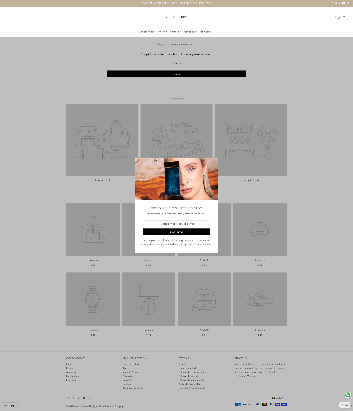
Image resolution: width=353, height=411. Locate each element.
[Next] (257, 3)
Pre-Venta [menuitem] (205, 31)
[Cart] (344, 17)
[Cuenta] (339, 17)
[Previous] (95, 3)
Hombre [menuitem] (174, 31)
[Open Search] (335, 17)
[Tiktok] (348, 3)
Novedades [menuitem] (190, 31)
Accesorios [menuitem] (146, 31)
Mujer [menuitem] (161, 31)
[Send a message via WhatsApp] (348, 395)
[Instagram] (336, 3)
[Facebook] (332, 3)
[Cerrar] (214, 161)
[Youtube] (343, 3)
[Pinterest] (339, 3)
